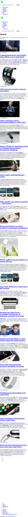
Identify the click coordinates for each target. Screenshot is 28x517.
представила (3, 370)
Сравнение (5, 10)
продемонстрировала (7, 371)
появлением (5, 179)
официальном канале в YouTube (18, 422)
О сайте (4, 509)
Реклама (4, 510)
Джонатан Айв (19, 425)
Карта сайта (5, 513)
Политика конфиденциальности (10, 514)
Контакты (5, 511)
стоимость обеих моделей (17, 454)
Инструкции (5, 7)
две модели (21, 398)
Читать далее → (16, 64)
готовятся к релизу (20, 450)
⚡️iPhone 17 (5, 14)
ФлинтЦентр (3, 292)
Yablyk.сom (12, 516)
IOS (3, 13)
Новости (4, 9)
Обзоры (4, 8)
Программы (5, 506)
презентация (9, 397)
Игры (4, 507)
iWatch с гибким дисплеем (6, 270)
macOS (4, 11)
